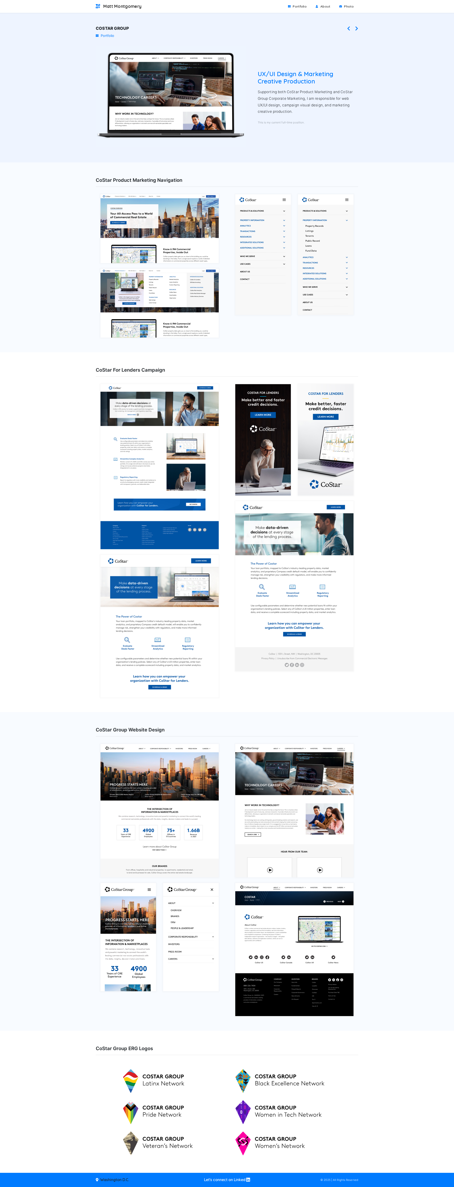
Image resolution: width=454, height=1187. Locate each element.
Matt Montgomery (121, 6)
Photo (348, 6)
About (324, 6)
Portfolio (301, 6)
